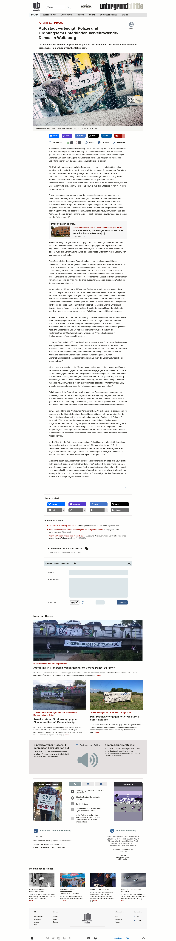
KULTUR (80, 15)
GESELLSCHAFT (49, 15)
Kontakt (117, 922)
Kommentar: (54, 579)
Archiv (36, 922)
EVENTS (125, 15)
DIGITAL (92, 15)
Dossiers (37, 919)
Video (36, 925)
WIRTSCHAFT (66, 15)
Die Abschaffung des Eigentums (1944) (37, 890)
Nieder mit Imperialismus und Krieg (131, 890)
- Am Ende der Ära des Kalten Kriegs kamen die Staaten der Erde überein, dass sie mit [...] (133, 896)
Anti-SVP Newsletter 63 (99, 889)
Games (55, 922)
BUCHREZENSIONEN (108, 15)
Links (55, 925)
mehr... (99, 675)
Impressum (119, 925)
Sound (55, 919)
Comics (55, 916)
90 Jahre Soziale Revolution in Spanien (87, 798)
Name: (51, 573)
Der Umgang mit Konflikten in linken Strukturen (90, 791)
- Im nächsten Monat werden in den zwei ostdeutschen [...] (71, 899)
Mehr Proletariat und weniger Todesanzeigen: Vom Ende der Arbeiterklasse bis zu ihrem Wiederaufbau (88, 818)
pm (124, 487)
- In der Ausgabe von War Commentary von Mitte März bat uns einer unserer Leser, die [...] (42, 896)
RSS (127, 938)
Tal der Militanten (82, 804)
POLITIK (34, 15)
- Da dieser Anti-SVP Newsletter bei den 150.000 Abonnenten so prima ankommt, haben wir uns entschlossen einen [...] (102, 897)
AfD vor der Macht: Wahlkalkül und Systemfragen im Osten (89, 809)
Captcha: (52, 602)
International (38, 916)
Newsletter (118, 938)
